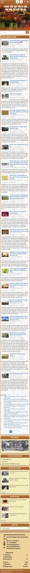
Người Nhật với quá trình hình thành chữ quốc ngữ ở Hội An (18, 333)
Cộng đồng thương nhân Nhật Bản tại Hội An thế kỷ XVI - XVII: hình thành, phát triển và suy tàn (19, 196)
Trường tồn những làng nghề (16, 506)
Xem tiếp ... (4, 492)
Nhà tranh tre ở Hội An (16, 94)
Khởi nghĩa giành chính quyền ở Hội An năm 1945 (19, 41)
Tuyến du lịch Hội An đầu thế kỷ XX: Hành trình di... (18, 500)
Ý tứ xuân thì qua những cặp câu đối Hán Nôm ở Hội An (16, 420)
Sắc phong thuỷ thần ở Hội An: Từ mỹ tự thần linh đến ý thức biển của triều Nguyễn (19, 111)
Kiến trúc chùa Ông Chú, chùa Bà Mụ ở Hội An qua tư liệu (18, 300)
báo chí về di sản (14, 496)
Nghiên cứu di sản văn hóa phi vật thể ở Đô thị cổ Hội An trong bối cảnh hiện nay (19, 253)
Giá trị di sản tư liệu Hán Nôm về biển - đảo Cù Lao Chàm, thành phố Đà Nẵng (19, 177)
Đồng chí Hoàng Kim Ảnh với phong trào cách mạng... (18, 479)
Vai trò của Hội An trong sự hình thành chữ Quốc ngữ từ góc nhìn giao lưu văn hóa (18, 318)
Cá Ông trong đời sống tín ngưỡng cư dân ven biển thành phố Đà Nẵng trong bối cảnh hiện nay (16, 405)
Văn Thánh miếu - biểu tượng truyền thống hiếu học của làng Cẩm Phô (16, 426)
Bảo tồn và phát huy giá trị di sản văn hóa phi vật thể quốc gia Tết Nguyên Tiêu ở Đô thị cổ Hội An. (16, 416)
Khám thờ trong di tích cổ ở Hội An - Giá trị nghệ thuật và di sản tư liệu (19, 230)
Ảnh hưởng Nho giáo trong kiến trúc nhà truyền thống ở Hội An (15, 412)
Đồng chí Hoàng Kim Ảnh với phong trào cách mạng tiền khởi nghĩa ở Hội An (18, 56)
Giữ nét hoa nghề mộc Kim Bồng (15, 399)
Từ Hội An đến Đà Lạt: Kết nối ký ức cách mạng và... (18, 514)
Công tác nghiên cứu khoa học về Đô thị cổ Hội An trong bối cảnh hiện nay (19, 285)
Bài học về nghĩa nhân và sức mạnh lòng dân (15, 397)
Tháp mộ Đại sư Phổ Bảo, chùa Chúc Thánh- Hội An (16, 401)
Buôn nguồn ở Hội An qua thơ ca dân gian (14, 409)
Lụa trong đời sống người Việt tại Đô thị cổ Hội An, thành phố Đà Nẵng (18, 270)
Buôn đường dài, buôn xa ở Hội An (19, 373)
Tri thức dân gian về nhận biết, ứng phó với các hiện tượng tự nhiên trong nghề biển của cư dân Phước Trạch (19, 163)
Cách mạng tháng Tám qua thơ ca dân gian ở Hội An (19, 81)
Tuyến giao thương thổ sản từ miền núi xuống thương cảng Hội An (15, 423)
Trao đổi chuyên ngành (15, 468)
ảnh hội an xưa (14, 437)
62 (19, 431)
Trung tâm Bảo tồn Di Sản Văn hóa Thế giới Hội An (12, 571)
